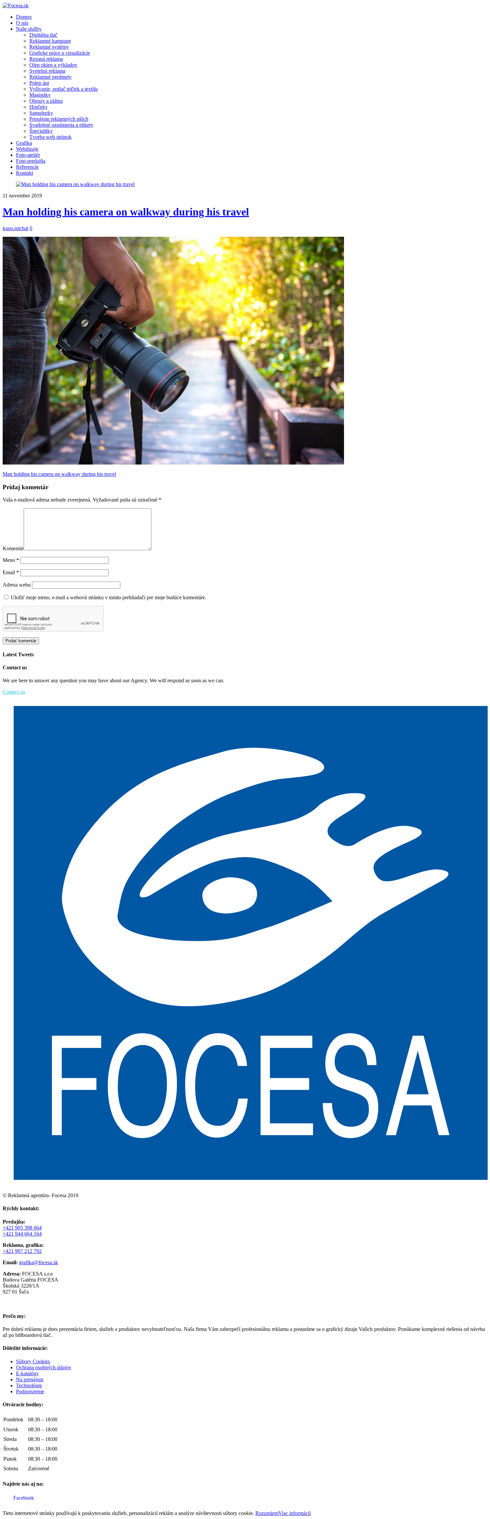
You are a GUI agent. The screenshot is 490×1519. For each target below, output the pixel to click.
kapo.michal (15, 228)
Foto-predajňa (30, 161)
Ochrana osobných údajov (43, 1367)
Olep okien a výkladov (53, 65)
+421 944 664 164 (22, 1234)
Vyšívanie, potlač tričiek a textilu (63, 89)
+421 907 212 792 (22, 1251)
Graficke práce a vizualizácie (59, 53)
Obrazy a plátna (46, 101)
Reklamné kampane (50, 41)
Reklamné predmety (50, 77)
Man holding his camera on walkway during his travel (126, 212)
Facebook (23, 1498)
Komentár (13, 548)
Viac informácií (294, 1513)
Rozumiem (266, 1513)
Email (11, 572)
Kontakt (24, 173)
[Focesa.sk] (16, 5)
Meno (11, 560)
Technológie (29, 1385)
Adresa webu (17, 585)
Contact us (14, 692)
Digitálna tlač (43, 35)
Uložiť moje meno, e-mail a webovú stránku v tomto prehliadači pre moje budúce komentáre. (108, 597)
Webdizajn (27, 149)
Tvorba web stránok (50, 137)
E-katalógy (27, 1373)
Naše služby (29, 29)
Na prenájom (29, 1379)
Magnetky (40, 95)
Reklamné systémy (49, 47)
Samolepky (41, 113)
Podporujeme (30, 1391)
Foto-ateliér (28, 155)
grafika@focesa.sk (38, 1262)
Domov (24, 17)
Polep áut (39, 83)
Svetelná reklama (47, 71)
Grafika (24, 143)
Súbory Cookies (33, 1361)
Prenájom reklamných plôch (58, 119)
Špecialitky (41, 131)
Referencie (27, 167)
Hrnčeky (38, 107)
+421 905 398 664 (22, 1228)
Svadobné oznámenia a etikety (61, 125)
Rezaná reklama (46, 59)
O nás (22, 23)
